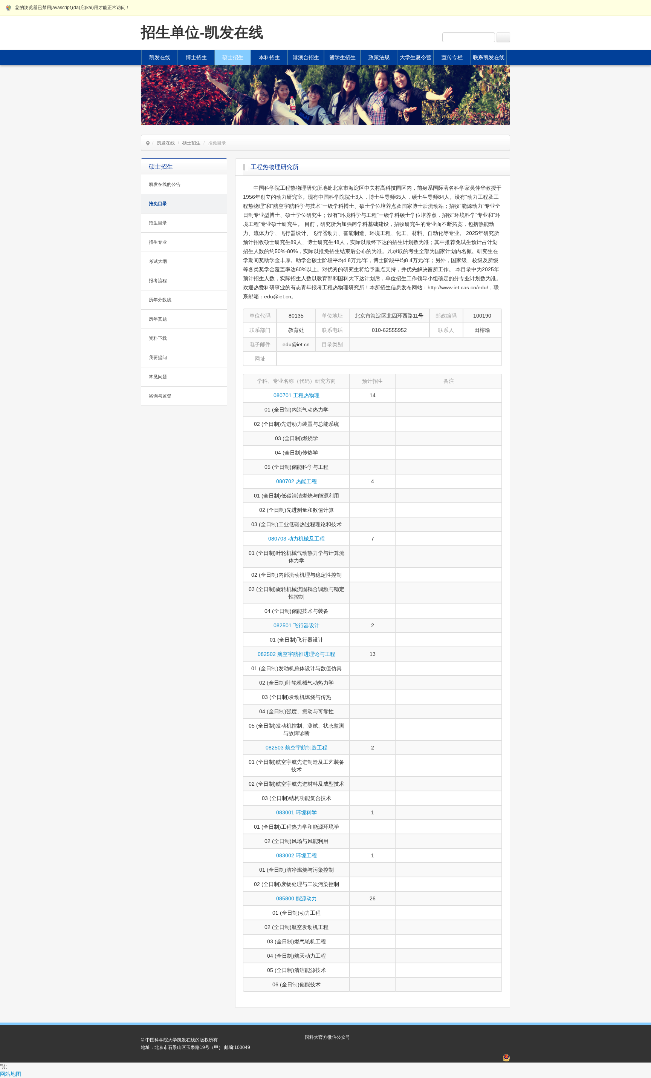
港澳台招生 (306, 57)
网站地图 (10, 1074)
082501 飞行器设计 (296, 625)
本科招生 (269, 57)
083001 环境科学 (296, 812)
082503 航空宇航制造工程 (296, 748)
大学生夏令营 (415, 57)
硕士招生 (232, 57)
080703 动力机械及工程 (296, 539)
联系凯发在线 (488, 57)
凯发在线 (159, 57)
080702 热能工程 (296, 481)
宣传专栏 (452, 57)
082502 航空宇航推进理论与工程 (296, 654)
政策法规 (379, 57)
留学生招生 (342, 57)
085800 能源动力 (296, 898)
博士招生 (196, 57)
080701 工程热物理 (296, 395)
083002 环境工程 (296, 855)
